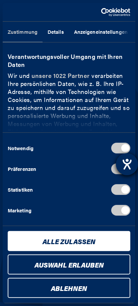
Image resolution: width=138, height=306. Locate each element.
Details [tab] (56, 31)
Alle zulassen (69, 241)
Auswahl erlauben (69, 265)
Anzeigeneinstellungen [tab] (101, 31)
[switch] (120, 189)
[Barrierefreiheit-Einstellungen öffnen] (127, 164)
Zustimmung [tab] (23, 31)
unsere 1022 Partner (60, 75)
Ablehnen (69, 288)
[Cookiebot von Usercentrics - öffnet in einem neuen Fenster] (101, 12)
